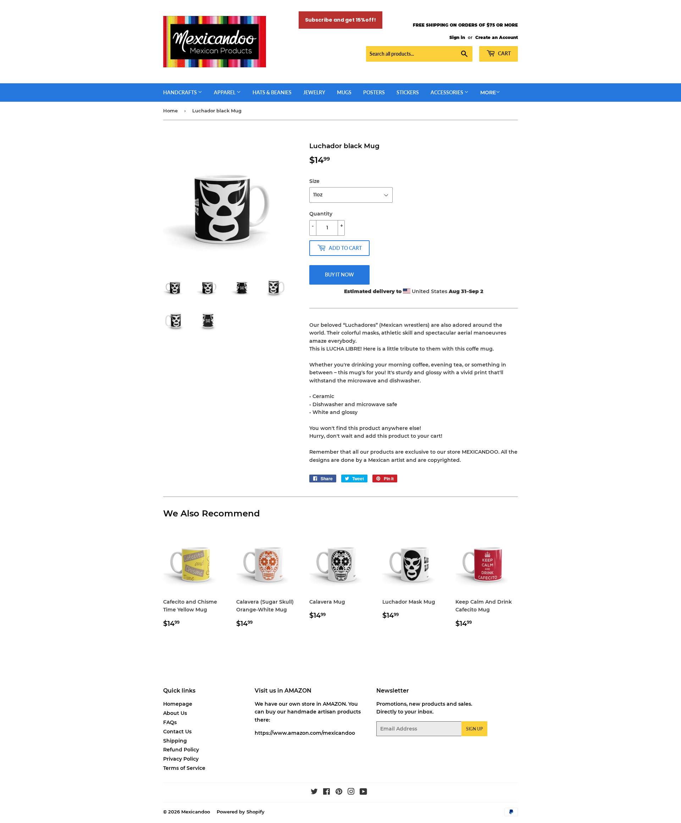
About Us (175, 713)
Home (170, 110)
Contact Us (177, 731)
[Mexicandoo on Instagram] (351, 792)
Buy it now (339, 274)
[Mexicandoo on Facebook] (326, 792)
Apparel (225, 92)
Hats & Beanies (272, 92)
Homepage (177, 704)
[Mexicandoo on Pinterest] (339, 792)
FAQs (170, 722)
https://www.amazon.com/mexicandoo (305, 733)
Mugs (344, 92)
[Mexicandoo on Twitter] (314, 792)
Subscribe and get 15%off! (340, 19)
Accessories (447, 92)
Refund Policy (181, 749)
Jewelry (314, 92)
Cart (504, 53)
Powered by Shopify (241, 811)
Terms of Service (184, 768)
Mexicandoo (195, 811)
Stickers (408, 92)
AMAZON (334, 704)
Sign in (457, 37)
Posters (374, 92)
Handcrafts (180, 92)
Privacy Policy (181, 759)
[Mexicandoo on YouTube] (363, 792)
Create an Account (496, 37)
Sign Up (474, 729)
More (488, 92)
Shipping (175, 741)
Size (314, 181)
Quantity (320, 214)
